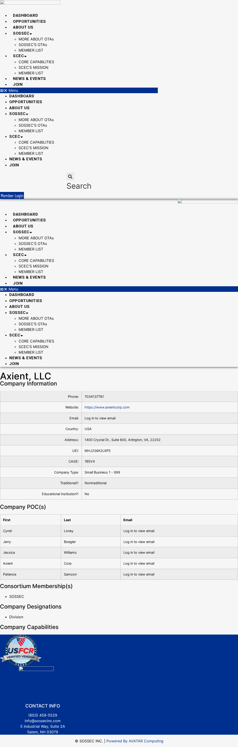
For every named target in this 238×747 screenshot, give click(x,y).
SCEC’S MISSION (33, 67)
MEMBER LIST (31, 50)
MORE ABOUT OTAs (36, 39)
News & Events (29, 78)
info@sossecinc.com (43, 720)
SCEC (18, 55)
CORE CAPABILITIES (36, 61)
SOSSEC (21, 33)
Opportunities (29, 21)
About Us (23, 27)
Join (18, 84)
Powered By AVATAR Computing (134, 741)
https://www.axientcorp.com (107, 407)
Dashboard (25, 15)
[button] (79, 90)
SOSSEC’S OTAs (33, 44)
